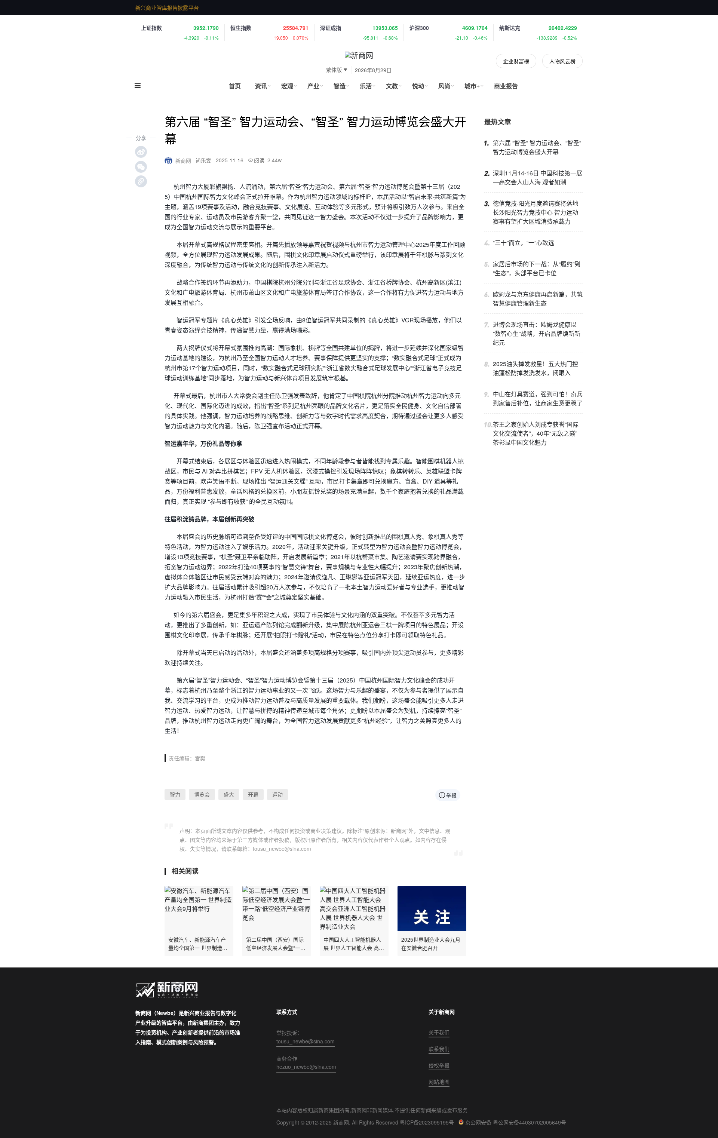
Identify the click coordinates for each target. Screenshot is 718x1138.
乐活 (366, 86)
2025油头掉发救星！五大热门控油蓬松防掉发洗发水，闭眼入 (535, 368)
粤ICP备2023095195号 (427, 1122)
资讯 (261, 86)
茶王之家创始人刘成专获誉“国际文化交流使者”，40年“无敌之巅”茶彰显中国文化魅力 (536, 433)
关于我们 (439, 1032)
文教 (392, 86)
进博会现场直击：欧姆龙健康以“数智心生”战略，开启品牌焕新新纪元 (536, 333)
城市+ (472, 86)
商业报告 (506, 86)
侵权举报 (439, 1065)
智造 (340, 86)
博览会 (202, 794)
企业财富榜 (516, 61)
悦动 (418, 86)
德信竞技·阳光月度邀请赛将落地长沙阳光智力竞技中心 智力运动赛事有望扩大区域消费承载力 (535, 212)
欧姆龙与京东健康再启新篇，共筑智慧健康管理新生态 (538, 298)
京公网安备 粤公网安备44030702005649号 (515, 1122)
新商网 (183, 160)
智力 (175, 794)
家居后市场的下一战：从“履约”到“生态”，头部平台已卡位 (536, 268)
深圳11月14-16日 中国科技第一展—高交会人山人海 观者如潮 (537, 177)
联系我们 (439, 1048)
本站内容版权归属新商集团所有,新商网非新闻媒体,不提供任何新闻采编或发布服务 (372, 1110)
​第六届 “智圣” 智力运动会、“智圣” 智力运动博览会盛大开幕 (537, 147)
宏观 (287, 86)
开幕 (253, 794)
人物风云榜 (562, 61)
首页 (235, 86)
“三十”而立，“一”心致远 (523, 242)
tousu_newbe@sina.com (305, 1041)
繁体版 (334, 69)
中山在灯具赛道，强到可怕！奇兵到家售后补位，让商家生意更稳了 (538, 398)
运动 (277, 794)
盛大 (229, 794)
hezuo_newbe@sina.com (306, 1066)
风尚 (444, 86)
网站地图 (439, 1081)
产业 (313, 86)
